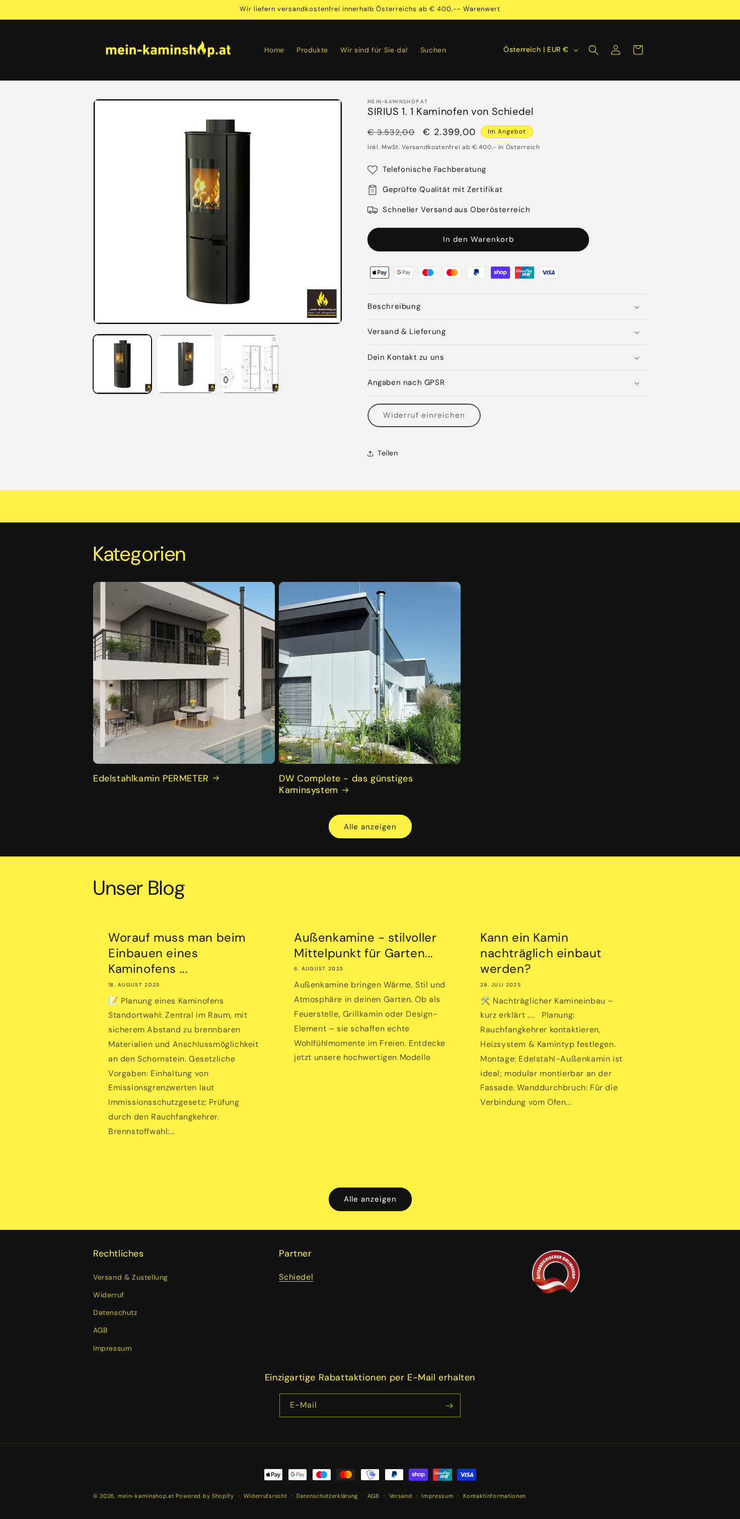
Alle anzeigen (370, 826)
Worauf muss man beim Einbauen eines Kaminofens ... (177, 953)
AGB (100, 1330)
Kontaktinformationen (494, 1495)
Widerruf (108, 1294)
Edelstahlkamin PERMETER (151, 778)
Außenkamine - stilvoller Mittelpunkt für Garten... (365, 945)
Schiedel (296, 1276)
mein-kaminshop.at (146, 1495)
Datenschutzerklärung (327, 1495)
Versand (400, 1495)
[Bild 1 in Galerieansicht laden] (122, 364)
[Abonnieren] (449, 1406)
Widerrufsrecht (265, 1495)
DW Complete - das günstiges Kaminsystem (346, 784)
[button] (593, 50)
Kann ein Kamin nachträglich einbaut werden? (541, 953)
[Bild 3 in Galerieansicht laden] (249, 364)
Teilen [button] (388, 452)
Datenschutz (115, 1312)
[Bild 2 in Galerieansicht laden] (186, 364)
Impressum (112, 1347)
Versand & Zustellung (130, 1276)
